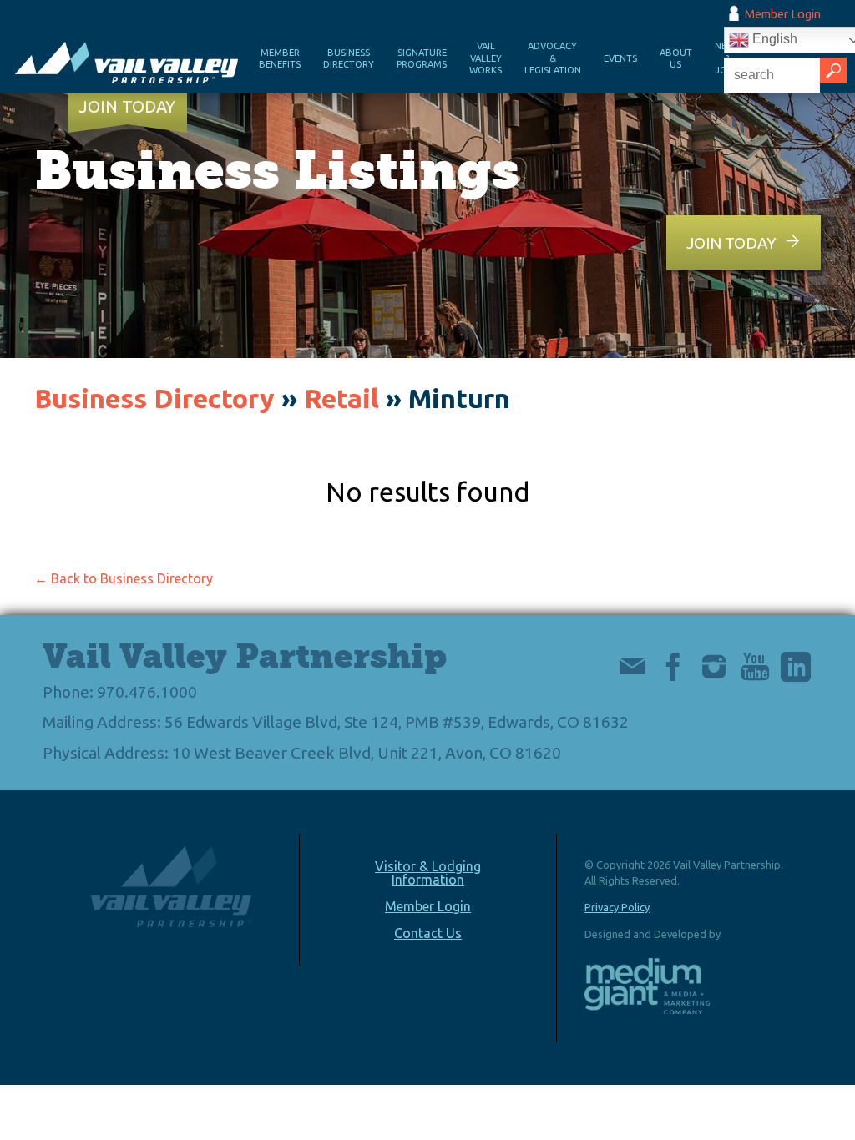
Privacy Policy (617, 907)
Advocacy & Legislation (552, 58)
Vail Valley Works (485, 58)
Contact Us (428, 933)
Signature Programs (422, 59)
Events (620, 58)
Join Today (127, 106)
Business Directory (348, 59)
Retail (341, 398)
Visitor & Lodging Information (428, 873)
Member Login (783, 14)
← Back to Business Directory (123, 578)
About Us (676, 59)
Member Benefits (280, 59)
